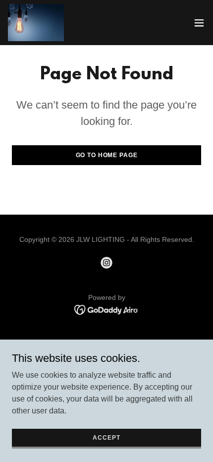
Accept (106, 437)
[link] (36, 22)
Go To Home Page (107, 155)
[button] (199, 23)
